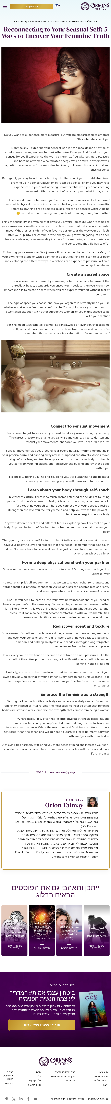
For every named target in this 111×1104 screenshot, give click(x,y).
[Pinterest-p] (6, 1099)
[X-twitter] (13, 1099)
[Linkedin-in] (21, 1099)
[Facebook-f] (28, 1099)
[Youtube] (35, 1099)
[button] (4, 6)
